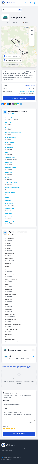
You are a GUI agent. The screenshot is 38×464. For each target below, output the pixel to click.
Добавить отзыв (30, 85)
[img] (19, 46)
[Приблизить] (32, 30)
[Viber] (13, 104)
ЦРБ (6, 152)
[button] (19, 42)
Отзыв (5, 408)
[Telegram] (21, 104)
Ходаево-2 (8, 217)
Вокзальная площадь (12, 119)
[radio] (4, 429)
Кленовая (9, 250)
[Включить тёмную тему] (26, 3)
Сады (7, 197)
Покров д (9, 223)
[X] (10, 104)
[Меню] (35, 3)
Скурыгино (9, 204)
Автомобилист (10, 192)
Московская (10, 149)
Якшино (8, 200)
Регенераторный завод (13, 133)
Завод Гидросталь (11, 128)
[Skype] (18, 104)
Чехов (13, 10)
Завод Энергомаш (11, 182)
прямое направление (27, 91)
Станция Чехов (10, 118)
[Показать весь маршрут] (32, 40)
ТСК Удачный (9, 222)
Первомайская (11, 316)
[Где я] (32, 44)
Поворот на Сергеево (12, 187)
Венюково (8, 172)
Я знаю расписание (20, 98)
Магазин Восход (10, 138)
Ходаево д (9, 219)
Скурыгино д (10, 205)
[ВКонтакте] (2, 104)
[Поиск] (30, 3)
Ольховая (8, 162)
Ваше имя (6, 400)
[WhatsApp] (15, 104)
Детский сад (9, 209)
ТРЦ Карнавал (10, 157)
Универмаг (9, 147)
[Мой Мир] (8, 104)
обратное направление (26, 93)
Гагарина (9, 169)
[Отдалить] (32, 34)
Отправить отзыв (19, 434)
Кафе (7, 177)
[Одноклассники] (5, 104)
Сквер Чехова (9, 143)
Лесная (9, 210)
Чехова (9, 124)
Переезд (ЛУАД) (10, 167)
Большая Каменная (12, 159)
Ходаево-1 (8, 213)
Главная (5, 10)
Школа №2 (8, 123)
